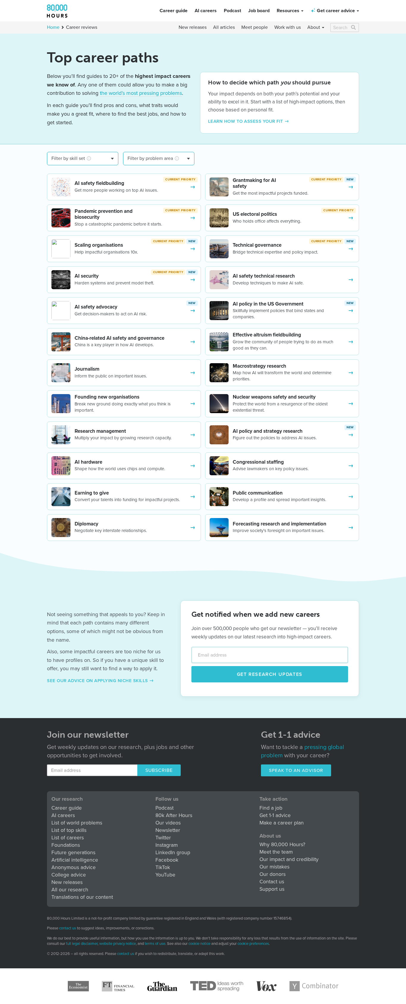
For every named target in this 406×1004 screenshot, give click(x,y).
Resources (288, 11)
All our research (69, 890)
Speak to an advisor (296, 770)
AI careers (206, 11)
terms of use (155, 943)
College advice (68, 875)
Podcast (232, 11)
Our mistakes (274, 867)
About (314, 27)
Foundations (65, 845)
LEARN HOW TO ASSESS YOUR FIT (245, 121)
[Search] (354, 27)
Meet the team (276, 852)
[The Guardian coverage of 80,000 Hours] (162, 986)
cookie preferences (253, 944)
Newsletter (167, 830)
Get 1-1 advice (275, 815)
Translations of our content (82, 897)
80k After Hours (173, 815)
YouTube (165, 875)
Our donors (272, 874)
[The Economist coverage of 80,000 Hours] (78, 986)
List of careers (67, 838)
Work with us (287, 27)
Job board (259, 11)
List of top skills (68, 830)
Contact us (271, 882)
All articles (224, 27)
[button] (333, 10)
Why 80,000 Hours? (282, 844)
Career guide (174, 11)
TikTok (162, 867)
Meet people (254, 27)
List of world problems (76, 823)
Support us (271, 889)
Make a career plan (281, 823)
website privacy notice (117, 943)
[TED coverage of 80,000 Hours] (217, 986)
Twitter (163, 838)
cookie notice (199, 943)
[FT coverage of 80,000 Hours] (118, 986)
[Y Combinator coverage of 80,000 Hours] (314, 986)
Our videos (168, 823)
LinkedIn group (172, 852)
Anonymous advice (73, 867)
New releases (193, 27)
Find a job (270, 808)
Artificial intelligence (74, 860)
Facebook (166, 860)
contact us (67, 928)
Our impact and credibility (289, 859)
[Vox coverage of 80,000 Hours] (266, 986)
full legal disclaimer (81, 943)
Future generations (73, 852)
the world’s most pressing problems (141, 93)
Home (53, 27)
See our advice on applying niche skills (98, 680)
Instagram (166, 845)
